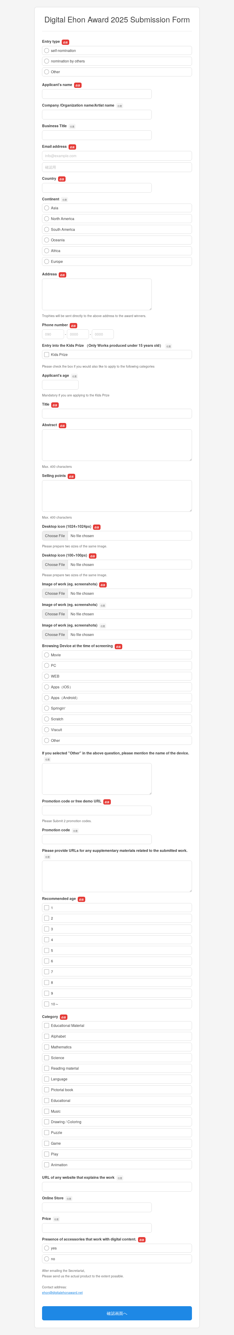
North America (62, 218)
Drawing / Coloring (66, 1121)
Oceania (58, 239)
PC (53, 665)
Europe (57, 261)
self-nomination (63, 50)
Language (59, 1079)
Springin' (58, 708)
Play (54, 1154)
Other (55, 71)
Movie (56, 654)
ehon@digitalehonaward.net (62, 1292)
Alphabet (58, 1036)
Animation (59, 1164)
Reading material (65, 1068)
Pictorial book (62, 1089)
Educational (60, 1100)
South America (63, 229)
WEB (55, 676)
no (53, 1258)
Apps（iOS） (62, 686)
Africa (55, 250)
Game (56, 1143)
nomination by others (68, 61)
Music (56, 1111)
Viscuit (56, 729)
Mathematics (61, 1047)
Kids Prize (59, 354)
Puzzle (56, 1132)
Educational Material (67, 1025)
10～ (55, 1004)
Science (57, 1057)
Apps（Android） (65, 697)
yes (54, 1248)
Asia (54, 207)
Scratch (57, 718)
